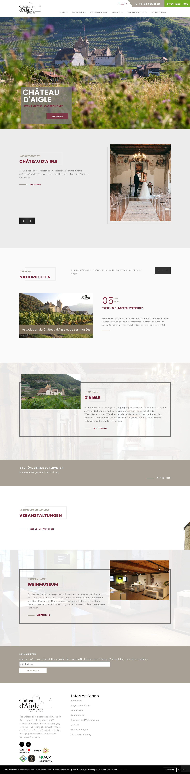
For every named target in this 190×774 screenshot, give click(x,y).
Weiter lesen (36, 65)
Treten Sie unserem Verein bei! (122, 308)
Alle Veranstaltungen (42, 529)
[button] (23, 221)
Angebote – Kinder (80, 705)
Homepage (77, 710)
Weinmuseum (78, 12)
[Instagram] (28, 744)
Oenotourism (78, 715)
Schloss (64, 12)
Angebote (117, 12)
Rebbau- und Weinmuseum (85, 720)
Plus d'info (182, 770)
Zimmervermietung (137, 12)
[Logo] (35, 703)
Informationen (159, 12)
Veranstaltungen (98, 12)
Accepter (170, 770)
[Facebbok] (21, 744)
